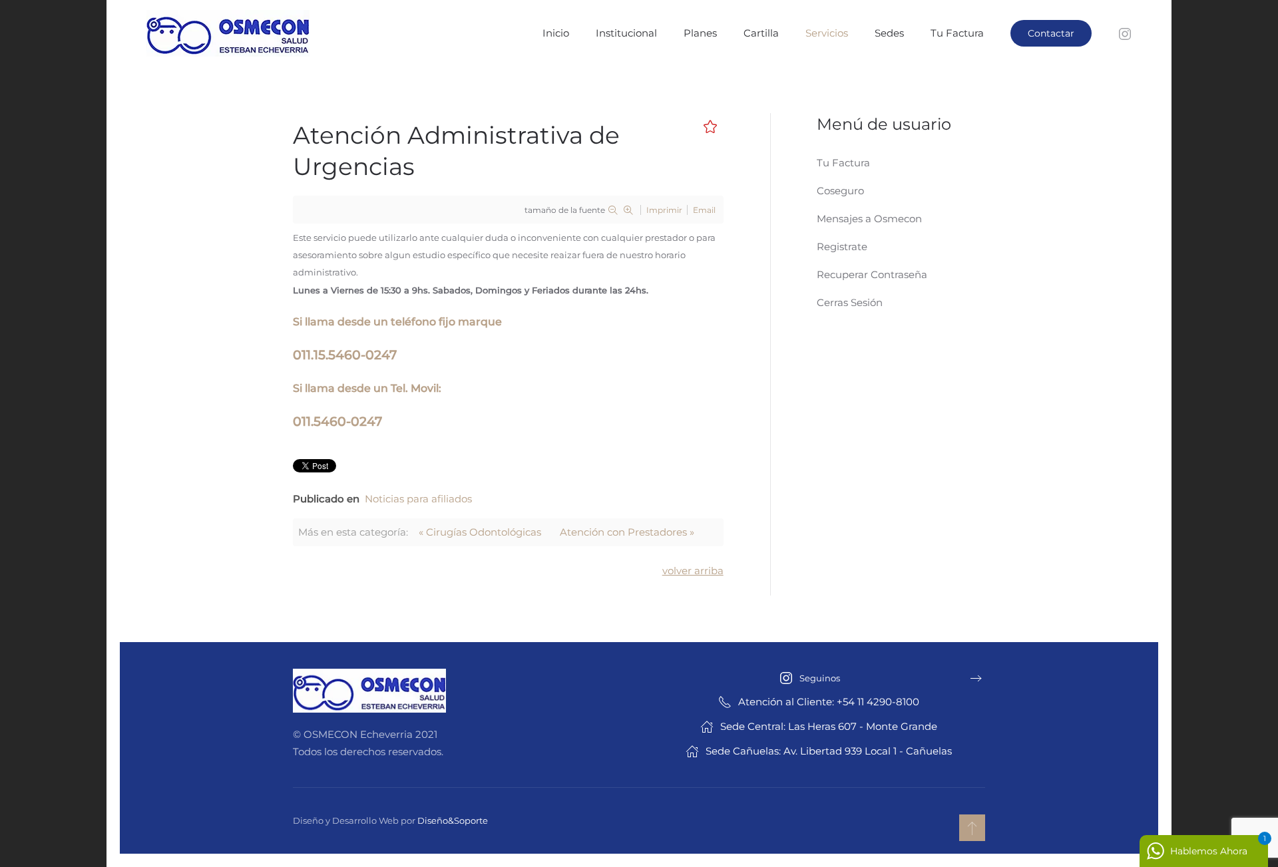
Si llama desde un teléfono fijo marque (397, 321)
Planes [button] (700, 33)
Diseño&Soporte (452, 820)
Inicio (555, 33)
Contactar (1051, 33)
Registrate (842, 246)
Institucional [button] (626, 33)
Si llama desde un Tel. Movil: (367, 388)
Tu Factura (957, 33)
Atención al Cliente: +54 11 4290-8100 (828, 701)
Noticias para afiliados (418, 498)
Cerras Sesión (850, 302)
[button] (972, 827)
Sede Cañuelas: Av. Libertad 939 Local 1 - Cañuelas (829, 751)
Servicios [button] (826, 33)
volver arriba (693, 570)
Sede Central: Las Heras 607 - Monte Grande (828, 726)
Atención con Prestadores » (627, 532)
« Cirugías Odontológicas (480, 532)
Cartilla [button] (761, 33)
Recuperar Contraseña (872, 274)
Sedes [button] (889, 33)
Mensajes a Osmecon (869, 218)
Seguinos (819, 678)
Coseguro (840, 190)
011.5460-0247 (337, 421)
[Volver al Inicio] (229, 33)
